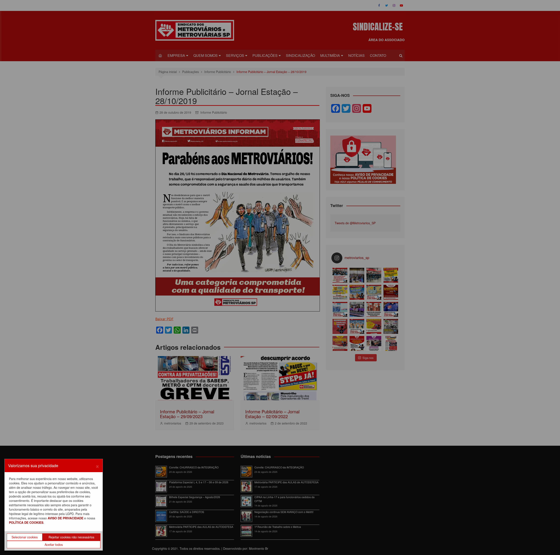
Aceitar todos (54, 544)
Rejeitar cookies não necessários (71, 537)
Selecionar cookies (25, 537)
